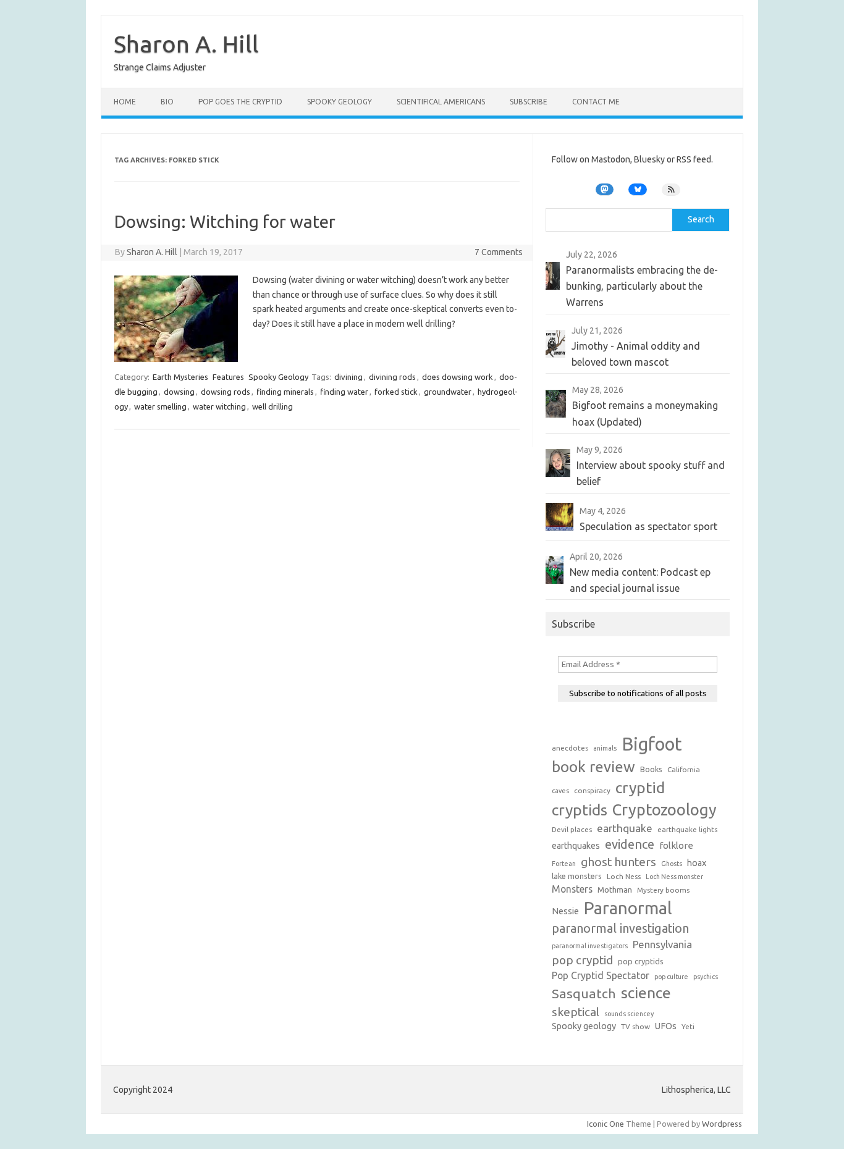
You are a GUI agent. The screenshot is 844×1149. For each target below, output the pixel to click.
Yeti (688, 1026)
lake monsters (577, 876)
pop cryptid (582, 960)
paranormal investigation (620, 928)
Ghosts (671, 863)
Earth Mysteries (180, 376)
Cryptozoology (664, 810)
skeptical (575, 1012)
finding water (344, 391)
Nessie (565, 911)
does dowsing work (457, 376)
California (683, 769)
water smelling (160, 406)
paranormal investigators (590, 945)
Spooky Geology (339, 102)
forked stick (396, 391)
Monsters (572, 888)
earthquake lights (687, 829)
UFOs (666, 1026)
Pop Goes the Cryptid (240, 102)
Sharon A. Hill (186, 44)
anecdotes (570, 748)
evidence (629, 844)
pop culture (671, 976)
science (646, 992)
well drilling (272, 406)
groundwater (447, 391)
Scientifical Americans (441, 102)
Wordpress (722, 1123)
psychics (705, 976)
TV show (635, 1026)
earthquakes (576, 846)
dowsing (179, 391)
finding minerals (285, 391)
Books (651, 769)
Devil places (572, 829)
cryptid (640, 787)
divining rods (392, 376)
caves (560, 790)
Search (701, 219)
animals (605, 748)
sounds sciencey (629, 1013)
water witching (219, 406)
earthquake (624, 828)
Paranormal (628, 907)
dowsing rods (225, 391)
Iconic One (605, 1123)
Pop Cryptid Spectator (600, 975)
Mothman (614, 889)
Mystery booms (663, 890)
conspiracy (592, 790)
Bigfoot (652, 744)
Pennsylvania (662, 944)
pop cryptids (641, 961)
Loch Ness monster (674, 876)
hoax (696, 863)
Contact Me (596, 102)
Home (125, 102)
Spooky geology (584, 1026)
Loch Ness (624, 876)
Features (228, 376)
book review (593, 767)
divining (348, 376)
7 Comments (499, 252)
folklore (676, 845)
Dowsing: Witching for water (224, 221)
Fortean (564, 863)
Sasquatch (584, 993)
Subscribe (528, 102)
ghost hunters (618, 862)
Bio (167, 102)
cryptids (579, 810)
